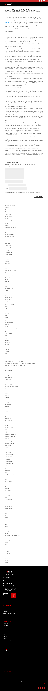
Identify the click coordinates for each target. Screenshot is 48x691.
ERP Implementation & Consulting (12, 386)
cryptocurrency (8, 241)
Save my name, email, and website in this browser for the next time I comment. (23, 192)
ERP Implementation (9, 275)
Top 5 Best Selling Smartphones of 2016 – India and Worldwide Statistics (20, 363)
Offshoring (7, 313)
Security (6, 335)
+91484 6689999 (9, 580)
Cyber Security (28, 11)
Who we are (7, 411)
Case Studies (7, 373)
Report (6, 329)
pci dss (6, 317)
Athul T (7, 11)
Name (27, 166)
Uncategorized (8, 347)
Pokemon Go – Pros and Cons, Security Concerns (15, 365)
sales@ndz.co (8, 0)
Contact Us (7, 375)
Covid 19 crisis (8, 238)
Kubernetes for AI (8, 297)
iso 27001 (6, 290)
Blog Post (7, 223)
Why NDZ (6, 638)
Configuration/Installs (9, 236)
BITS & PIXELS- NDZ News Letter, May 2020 (14, 361)
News (32, 11)
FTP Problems (8, 283)
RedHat (6, 326)
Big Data (6, 218)
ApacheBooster (8, 211)
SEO (6, 337)
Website (6, 188)
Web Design (7, 349)
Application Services (20, 11)
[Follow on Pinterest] (45, 1)
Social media (7, 338)
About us (6, 623)
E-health (6, 257)
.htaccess (7, 207)
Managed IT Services (9, 301)
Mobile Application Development (12, 304)
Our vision (6, 627)
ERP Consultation (8, 274)
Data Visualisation (8, 248)
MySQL (6, 306)
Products (7, 406)
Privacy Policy (8, 404)
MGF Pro (6, 302)
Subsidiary (6, 629)
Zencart (6, 355)
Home (6, 388)
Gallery (5, 634)
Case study (7, 230)
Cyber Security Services (10, 377)
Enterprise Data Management (11, 270)
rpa (5, 331)
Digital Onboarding (9, 254)
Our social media (7, 640)
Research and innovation (10, 408)
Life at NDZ (6, 625)
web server (7, 351)
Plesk (6, 320)
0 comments (37, 11)
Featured (7, 281)
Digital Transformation (9, 256)
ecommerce (7, 263)
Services (6, 409)
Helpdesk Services (9, 288)
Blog (6, 221)
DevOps (6, 381)
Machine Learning (8, 299)
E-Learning (7, 259)
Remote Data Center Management (12, 328)
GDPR (6, 284)
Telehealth (7, 344)
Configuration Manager (10, 234)
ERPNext (6, 279)
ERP (5, 272)
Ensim (6, 268)
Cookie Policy (33, 684)
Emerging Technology (9, 266)
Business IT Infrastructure (10, 229)
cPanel (6, 239)
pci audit (6, 315)
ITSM (6, 293)
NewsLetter (7, 311)
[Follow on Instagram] (43, 1)
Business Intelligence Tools (10, 227)
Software (7, 340)
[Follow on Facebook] (39, 1)
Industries (7, 390)
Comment (7, 166)
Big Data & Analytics (9, 220)
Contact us (6, 672)
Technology (7, 342)
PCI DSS (6, 319)
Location (6, 393)
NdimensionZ (18, 151)
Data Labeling (8, 245)
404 (5, 368)
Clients (5, 636)
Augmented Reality (9, 216)
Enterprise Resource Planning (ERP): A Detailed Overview (17, 358)
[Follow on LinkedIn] (41, 1)
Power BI (7, 324)
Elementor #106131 (9, 384)
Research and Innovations (9, 613)
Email (6, 185)
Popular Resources (9, 322)
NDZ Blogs (7, 395)
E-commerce (7, 22)
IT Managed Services (9, 292)
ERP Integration (8, 277)
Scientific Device (8, 333)
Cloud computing (8, 232)
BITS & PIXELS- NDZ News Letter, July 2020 (14, 359)
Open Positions (8, 399)
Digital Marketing (8, 252)
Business (7, 225)
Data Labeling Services (9, 247)
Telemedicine (8, 346)
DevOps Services (8, 250)
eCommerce (7, 261)
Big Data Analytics (9, 372)
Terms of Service (26, 684)
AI (5, 209)
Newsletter (7, 310)
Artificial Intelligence (9, 214)
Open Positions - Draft (9, 400)
